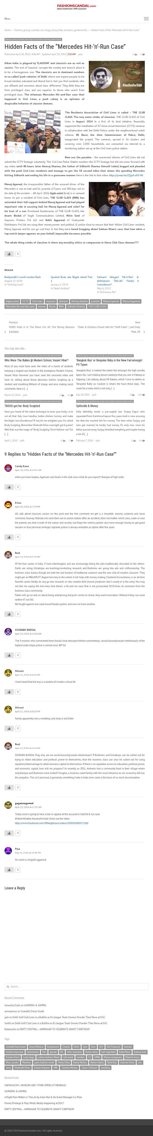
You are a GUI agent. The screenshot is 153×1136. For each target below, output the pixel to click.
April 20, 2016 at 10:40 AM (28, 633)
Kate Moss (124, 1052)
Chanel (66, 1046)
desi (85, 1046)
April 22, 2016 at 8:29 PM (27, 711)
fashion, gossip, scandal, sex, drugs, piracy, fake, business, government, (33, 39)
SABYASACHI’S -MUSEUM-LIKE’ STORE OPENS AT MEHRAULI (35, 1085)
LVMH (97, 1057)
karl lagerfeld (108, 1052)
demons (63, 301)
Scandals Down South (32, 1011)
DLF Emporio (113, 1046)
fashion (128, 1046)
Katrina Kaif (140, 1052)
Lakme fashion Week (48, 1057)
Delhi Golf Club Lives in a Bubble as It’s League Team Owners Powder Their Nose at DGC (59, 1017)
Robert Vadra (97, 1062)
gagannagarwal (24, 803)
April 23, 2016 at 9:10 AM (27, 748)
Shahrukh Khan (22, 1067)
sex (140, 1062)
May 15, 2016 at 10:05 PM (28, 852)
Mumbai (26, 1062)
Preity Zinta (64, 1062)
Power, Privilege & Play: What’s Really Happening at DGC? (34, 1103)
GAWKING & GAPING (35, 1005)
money (42, 306)
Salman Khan (127, 1062)
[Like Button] (9, 254)
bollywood (53, 1046)
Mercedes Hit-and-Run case (20, 306)
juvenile (95, 301)
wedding (105, 1067)
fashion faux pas (14, 1052)
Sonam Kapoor (42, 1067)
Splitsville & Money (87, 406)
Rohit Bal (112, 1062)
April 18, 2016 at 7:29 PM (27, 506)
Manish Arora (132, 1057)
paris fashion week (44, 1062)
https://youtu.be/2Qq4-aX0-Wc (126, 175)
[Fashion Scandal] (76, 7)
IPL (61, 1052)
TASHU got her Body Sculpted (22, 406)
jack (80, 54)
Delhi (76, 1046)
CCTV (25, 301)
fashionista (33, 1052)
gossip (53, 1052)
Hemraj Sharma (79, 301)
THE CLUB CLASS (97, 306)
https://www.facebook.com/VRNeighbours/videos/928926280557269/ (51, 823)
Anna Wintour (36, 1046)
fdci (44, 1052)
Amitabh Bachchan (16, 1046)
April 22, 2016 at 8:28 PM (27, 674)
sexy (8, 1067)
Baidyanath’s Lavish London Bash (22, 277)
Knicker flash (12, 1057)
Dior (93, 1046)
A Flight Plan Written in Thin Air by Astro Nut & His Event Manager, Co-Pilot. (43, 1097)
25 (68, 395)
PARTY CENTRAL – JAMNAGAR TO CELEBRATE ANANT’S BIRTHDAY (55, 1029)
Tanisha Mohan (69, 1067)
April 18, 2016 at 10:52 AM (28, 470)
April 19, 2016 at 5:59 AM (27, 556)
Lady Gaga (28, 1057)
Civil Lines (37, 301)
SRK (56, 1067)
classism (50, 301)
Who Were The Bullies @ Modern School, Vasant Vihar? (36, 360)
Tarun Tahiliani (89, 1067)
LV (89, 1057)
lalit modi (68, 1057)
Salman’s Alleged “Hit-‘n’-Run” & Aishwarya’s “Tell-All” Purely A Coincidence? (118, 280)
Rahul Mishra (80, 1062)
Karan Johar (91, 1052)
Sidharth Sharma (76, 306)
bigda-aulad (12, 301)
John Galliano (74, 1052)
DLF (101, 1046)
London (81, 1057)
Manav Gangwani (113, 1057)
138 (140, 394)
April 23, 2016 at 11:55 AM (28, 807)
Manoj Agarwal (111, 301)
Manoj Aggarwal (131, 301)
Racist (52, 306)
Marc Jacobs (12, 1062)
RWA (61, 306)
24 (140, 440)
